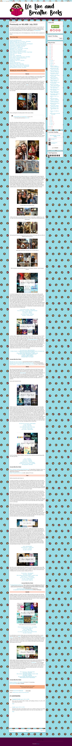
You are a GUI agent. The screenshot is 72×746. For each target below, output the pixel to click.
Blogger (38, 743)
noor (22, 692)
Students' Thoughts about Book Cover (16, 472)
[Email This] (26, 690)
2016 (50, 57)
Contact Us (36, 18)
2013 (50, 127)
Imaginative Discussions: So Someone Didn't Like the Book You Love (21, 362)
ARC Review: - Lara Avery (18, 42)
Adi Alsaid (27, 548)
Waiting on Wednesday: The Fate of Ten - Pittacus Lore (54, 71)
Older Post (43, 730)
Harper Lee (27, 580)
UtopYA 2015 (12, 54)
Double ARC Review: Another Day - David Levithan (54, 87)
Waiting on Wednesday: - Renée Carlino (21, 52)
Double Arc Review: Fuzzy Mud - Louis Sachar (55, 114)
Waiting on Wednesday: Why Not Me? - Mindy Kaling (54, 92)
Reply (13, 703)
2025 (50, 46)
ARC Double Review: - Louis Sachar (18, 67)
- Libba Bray (27, 312)
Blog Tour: (16, 361)
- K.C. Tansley (27, 427)
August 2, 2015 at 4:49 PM (24, 699)
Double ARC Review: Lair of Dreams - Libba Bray (54, 80)
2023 (50, 49)
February (51, 123)
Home (11, 18)
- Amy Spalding (27, 626)
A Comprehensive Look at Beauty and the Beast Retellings (23, 589)
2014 (50, 126)
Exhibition (15, 59)
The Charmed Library (54, 142)
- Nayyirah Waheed (27, 546)
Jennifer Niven (27, 547)
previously (25, 692)
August (51, 64)
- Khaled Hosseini (27, 677)
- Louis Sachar (27, 549)
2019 (50, 53)
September (52, 63)
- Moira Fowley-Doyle (27, 350)
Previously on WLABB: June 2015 (16, 40)
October (51, 61)
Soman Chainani (27, 423)
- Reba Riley (27, 463)
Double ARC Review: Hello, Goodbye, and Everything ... (54, 69)
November (52, 60)
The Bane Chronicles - (14, 351)
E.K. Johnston (27, 356)
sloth (28, 692)
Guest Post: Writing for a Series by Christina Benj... (55, 83)
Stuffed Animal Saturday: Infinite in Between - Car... (54, 78)
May (51, 118)
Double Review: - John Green (17, 60)
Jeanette (13, 707)
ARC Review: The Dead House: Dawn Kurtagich (55, 104)
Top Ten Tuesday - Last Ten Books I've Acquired (18, 50)
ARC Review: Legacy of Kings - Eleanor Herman (55, 76)
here (27, 84)
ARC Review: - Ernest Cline (16, 49)
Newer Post (12, 730)
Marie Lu (27, 311)
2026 (50, 44)
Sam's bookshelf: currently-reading (55, 136)
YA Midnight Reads (37, 30)
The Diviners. (34, 662)
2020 (50, 51)
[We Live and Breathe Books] (55, 27)
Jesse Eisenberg (27, 577)
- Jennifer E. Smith (27, 353)
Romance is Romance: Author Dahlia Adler (17, 682)
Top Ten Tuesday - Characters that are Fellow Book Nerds (19, 65)
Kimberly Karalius (27, 631)
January (51, 124)
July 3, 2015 (27, 117)
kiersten (16, 692)
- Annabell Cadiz (27, 629)
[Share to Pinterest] (30, 690)
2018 (50, 54)
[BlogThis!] (27, 690)
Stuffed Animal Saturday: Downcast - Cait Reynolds (54, 99)
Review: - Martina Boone (16, 47)
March (51, 121)
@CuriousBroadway (23, 116)
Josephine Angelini (27, 578)
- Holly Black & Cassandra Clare (27, 676)
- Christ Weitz (27, 464)
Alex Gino (27, 458)
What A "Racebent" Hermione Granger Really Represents (19, 469)
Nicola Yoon (27, 355)
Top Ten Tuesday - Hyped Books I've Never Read (18, 44)
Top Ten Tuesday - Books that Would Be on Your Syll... (54, 73)
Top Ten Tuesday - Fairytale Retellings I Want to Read (54, 106)
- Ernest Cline (27, 424)
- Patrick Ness (27, 352)
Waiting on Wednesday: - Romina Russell (19, 66)
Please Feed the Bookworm (32, 339)
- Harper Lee (27, 628)
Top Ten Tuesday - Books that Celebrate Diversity (18, 57)
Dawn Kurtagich (27, 573)
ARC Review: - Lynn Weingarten (21, 43)
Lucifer (19, 636)
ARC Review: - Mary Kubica (17, 63)
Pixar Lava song (23, 372)
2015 (50, 59)
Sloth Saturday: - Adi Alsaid (19, 48)
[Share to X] (28, 690)
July (51, 116)
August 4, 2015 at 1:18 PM (20, 707)
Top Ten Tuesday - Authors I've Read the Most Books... (55, 94)
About (16, 18)
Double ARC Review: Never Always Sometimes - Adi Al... (54, 108)
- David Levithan (27, 428)
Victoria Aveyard (27, 315)
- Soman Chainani (27, 462)
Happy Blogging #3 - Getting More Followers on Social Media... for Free (22, 364)
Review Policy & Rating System (25, 18)
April (51, 120)
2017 (50, 56)
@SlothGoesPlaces (17, 116)
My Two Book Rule (13, 683)
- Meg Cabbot (27, 630)
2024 (50, 47)
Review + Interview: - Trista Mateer (20, 56)
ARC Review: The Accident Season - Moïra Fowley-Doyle (55, 85)
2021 (50, 50)
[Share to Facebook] (29, 690)
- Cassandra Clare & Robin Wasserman (27, 310)
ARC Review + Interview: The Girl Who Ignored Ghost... (54, 101)
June (51, 117)
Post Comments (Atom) (30, 734)
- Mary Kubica (27, 425)
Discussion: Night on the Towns (15, 62)
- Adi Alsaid (27, 314)
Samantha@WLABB (16, 699)
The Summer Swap (54, 138)
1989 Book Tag (12, 61)
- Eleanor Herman (29, 429)
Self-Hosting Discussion (21, 588)
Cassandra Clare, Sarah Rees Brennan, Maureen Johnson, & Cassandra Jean (31, 351)
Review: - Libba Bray (16, 53)
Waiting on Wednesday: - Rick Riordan (20, 41)
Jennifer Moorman (53, 143)
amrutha (13, 692)
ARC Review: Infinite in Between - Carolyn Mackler (54, 66)
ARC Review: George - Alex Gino (54, 97)
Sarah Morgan (52, 139)
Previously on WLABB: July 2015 (54, 111)
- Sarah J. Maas (27, 309)
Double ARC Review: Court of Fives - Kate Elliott (54, 90)
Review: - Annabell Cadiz (15, 55)
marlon (20, 692)
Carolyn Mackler (27, 576)
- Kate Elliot (27, 574)
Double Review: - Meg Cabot (17, 46)
